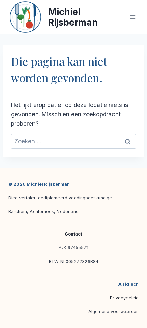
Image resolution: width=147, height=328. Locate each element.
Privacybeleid (124, 297)
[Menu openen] (132, 17)
